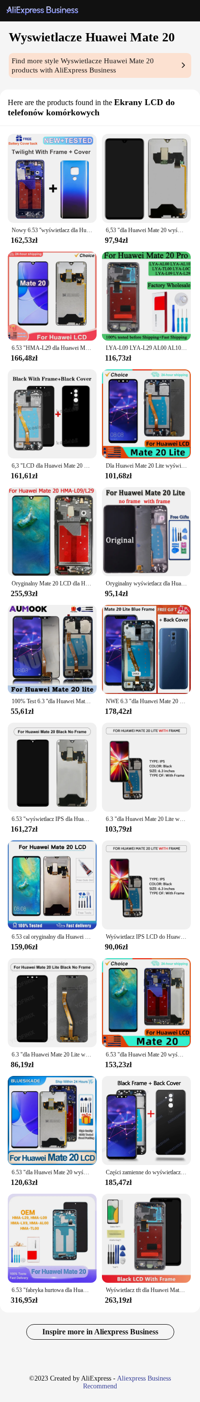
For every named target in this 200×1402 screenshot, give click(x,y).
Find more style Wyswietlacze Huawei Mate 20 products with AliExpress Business (83, 65)
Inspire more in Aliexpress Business (100, 1332)
